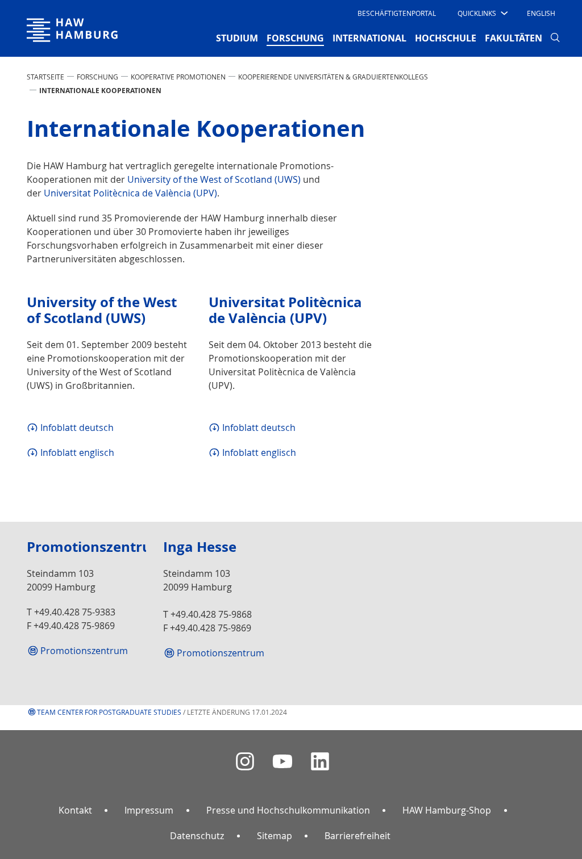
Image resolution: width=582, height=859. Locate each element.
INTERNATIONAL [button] (369, 38)
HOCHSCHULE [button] (445, 38)
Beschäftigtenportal (396, 13)
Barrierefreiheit (357, 835)
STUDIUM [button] (237, 38)
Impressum (148, 810)
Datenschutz (197, 835)
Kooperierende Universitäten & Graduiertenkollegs (333, 76)
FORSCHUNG (97, 76)
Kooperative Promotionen (178, 76)
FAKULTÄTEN (513, 38)
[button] (482, 13)
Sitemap (274, 835)
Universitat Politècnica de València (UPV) (130, 193)
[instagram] (245, 761)
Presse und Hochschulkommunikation (288, 810)
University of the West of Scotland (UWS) (214, 179)
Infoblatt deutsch (77, 427)
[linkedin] (320, 761)
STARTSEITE (45, 76)
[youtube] (282, 761)
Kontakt (75, 810)
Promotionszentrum (84, 650)
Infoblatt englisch (77, 452)
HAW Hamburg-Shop (446, 810)
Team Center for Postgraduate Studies (109, 711)
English (541, 13)
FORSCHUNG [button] (295, 37)
